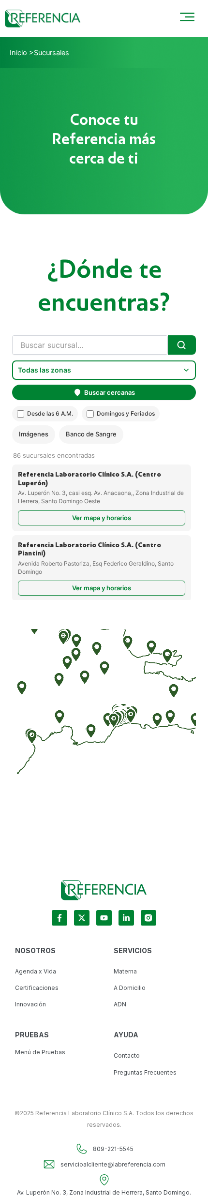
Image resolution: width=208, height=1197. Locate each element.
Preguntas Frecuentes (145, 1072)
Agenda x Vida (35, 971)
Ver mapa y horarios (101, 518)
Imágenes (33, 434)
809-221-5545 (113, 1148)
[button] (157, 720)
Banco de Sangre (91, 434)
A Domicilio (130, 987)
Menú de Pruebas (40, 1052)
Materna (125, 971)
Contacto (127, 1055)
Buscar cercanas (109, 392)
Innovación (30, 1004)
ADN (120, 1004)
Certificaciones (37, 987)
